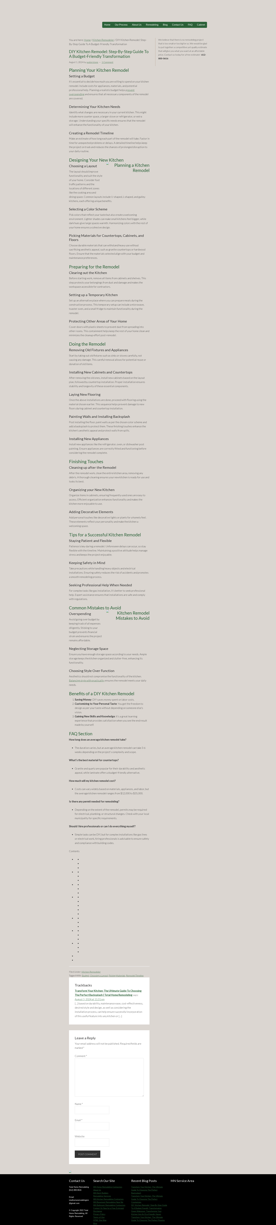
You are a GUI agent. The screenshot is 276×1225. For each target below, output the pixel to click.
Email (78, 1120)
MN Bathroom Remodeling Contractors (109, 1205)
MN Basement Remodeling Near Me (108, 1202)
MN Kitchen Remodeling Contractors (108, 1199)
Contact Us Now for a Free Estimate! (108, 1208)
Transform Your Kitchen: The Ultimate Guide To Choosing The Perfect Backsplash (147, 1190)
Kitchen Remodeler (91, 971)
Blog (95, 1223)
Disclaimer (97, 1211)
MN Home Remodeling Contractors (107, 1187)
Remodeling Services (102, 1196)
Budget (85, 975)
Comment (81, 1056)
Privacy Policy (99, 1214)
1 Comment (107, 62)
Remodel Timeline (135, 975)
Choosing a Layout (99, 975)
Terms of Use (99, 1217)
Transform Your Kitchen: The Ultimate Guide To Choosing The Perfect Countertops (147, 1199)
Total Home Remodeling (138, 11)
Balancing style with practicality (87, 680)
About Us (97, 1190)
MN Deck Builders (100, 1193)
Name (79, 1103)
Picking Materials (117, 975)
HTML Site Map (99, 1220)
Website (80, 1136)
